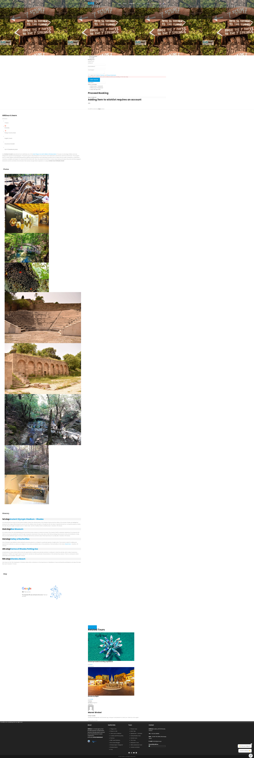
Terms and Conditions (115, 733)
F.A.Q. (111, 749)
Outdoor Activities (135, 747)
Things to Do (113, 729)
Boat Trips (133, 731)
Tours (138, 3)
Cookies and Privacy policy (116, 735)
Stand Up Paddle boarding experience (100, 661)
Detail (89, 109)
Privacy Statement (111, 75)
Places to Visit (113, 731)
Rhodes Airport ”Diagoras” (116, 745)
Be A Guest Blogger (115, 742)
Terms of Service (100, 75)
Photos (92, 109)
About (125, 3)
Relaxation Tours (135, 742)
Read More (92, 627)
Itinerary (96, 109)
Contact (154, 3)
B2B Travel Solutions (115, 740)
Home (119, 3)
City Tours (133, 740)
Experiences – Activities (136, 733)
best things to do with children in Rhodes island (44, 154)
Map (99, 109)
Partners (112, 738)
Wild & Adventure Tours (136, 745)
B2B (144, 3)
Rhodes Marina (114, 747)
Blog (148, 3)
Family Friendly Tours (136, 735)
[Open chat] (251, 756)
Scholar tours (134, 738)
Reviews (102, 109)
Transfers (132, 3)
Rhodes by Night (93, 696)
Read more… (68, 544)
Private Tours (134, 729)
